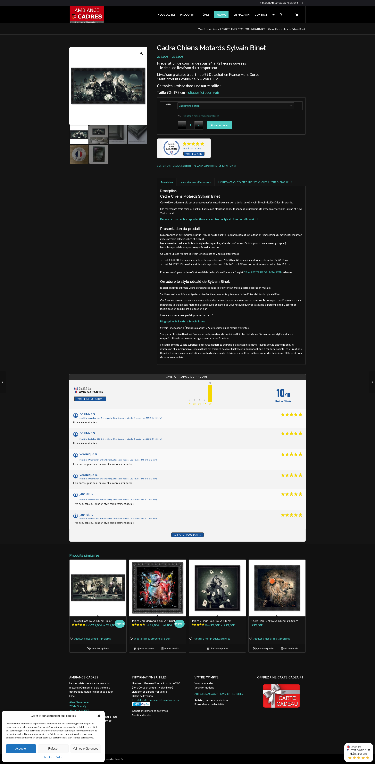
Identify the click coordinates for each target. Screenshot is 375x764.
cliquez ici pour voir (203, 92)
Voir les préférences (85, 748)
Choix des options (99, 648)
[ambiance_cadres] (86, 14)
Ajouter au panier (220, 125)
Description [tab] (167, 182)
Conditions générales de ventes (150, 710)
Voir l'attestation (90, 398)
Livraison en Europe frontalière (149, 691)
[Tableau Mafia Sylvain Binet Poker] (372, 382)
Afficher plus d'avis (187, 534)
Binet (233, 165)
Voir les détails (171, 648)
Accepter (21, 748)
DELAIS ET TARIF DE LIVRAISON (262, 272)
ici (256, 219)
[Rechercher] (281, 14)
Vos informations (204, 687)
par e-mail (111, 716)
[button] (99, 716)
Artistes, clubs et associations (211, 700)
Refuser (53, 748)
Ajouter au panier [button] (145, 648)
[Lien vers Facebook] (303, 3)
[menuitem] (166, 14)
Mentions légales (53, 757)
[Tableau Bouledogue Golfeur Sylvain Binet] (3, 382)
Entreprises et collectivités (209, 704)
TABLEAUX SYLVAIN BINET (206, 165)
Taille (167, 104)
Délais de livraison (142, 695)
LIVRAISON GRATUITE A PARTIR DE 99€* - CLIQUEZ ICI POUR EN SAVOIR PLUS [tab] (255, 182)
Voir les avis (194, 153)
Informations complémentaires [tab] (196, 182)
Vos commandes (204, 683)
